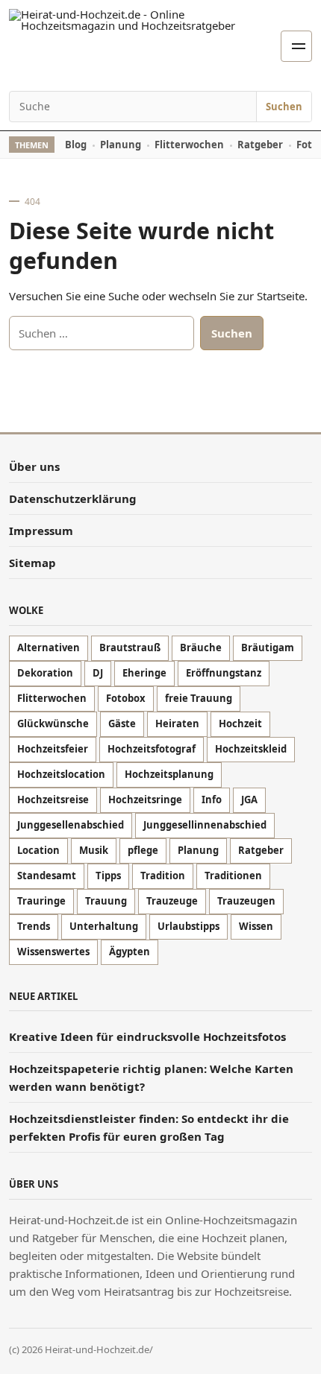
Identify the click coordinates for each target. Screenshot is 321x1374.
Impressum (41, 530)
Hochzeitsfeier (52, 749)
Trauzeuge (172, 901)
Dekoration (45, 673)
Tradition (162, 875)
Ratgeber (260, 144)
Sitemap (32, 562)
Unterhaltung (103, 926)
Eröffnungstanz (223, 673)
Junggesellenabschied (70, 825)
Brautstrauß (129, 647)
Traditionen (233, 875)
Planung (120, 144)
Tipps (108, 875)
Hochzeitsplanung (169, 774)
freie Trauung (198, 698)
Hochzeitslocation (61, 774)
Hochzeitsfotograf (151, 749)
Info (212, 799)
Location (38, 850)
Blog (76, 144)
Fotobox (126, 698)
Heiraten (177, 723)
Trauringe (41, 901)
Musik (93, 850)
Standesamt (46, 875)
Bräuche (201, 647)
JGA (249, 799)
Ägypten (129, 951)
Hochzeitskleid (251, 749)
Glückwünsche (53, 723)
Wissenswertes (53, 951)
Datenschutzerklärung (73, 498)
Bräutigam (267, 647)
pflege (143, 850)
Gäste (122, 723)
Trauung (106, 901)
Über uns (34, 466)
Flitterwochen (189, 144)
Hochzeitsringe (145, 799)
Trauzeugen (246, 901)
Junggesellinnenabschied (205, 825)
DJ (98, 673)
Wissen (256, 926)
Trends (33, 926)
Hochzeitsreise (53, 799)
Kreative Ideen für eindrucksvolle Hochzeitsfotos (149, 1036)
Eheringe (144, 673)
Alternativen (48, 647)
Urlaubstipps (188, 926)
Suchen (284, 106)
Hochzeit (240, 723)
